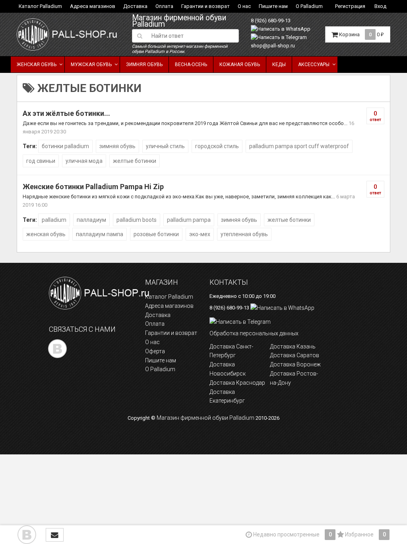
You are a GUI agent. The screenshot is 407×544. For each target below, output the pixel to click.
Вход (380, 6)
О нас (244, 6)
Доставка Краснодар (237, 383)
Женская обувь (36, 64)
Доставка (135, 6)
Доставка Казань (293, 346)
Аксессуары (313, 64)
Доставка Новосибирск (227, 369)
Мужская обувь (91, 64)
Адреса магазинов (92, 6)
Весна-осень (191, 64)
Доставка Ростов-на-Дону (294, 378)
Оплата (164, 6)
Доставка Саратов (294, 355)
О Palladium (309, 6)
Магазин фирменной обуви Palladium (179, 21)
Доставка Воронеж (295, 364)
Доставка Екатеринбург (227, 396)
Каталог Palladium (40, 6)
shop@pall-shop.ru (273, 46)
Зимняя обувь (144, 64)
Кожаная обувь (239, 64)
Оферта (155, 351)
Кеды (279, 64)
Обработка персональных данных (253, 333)
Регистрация (350, 6)
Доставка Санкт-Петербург (231, 351)
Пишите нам (273, 6)
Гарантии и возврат (205, 6)
